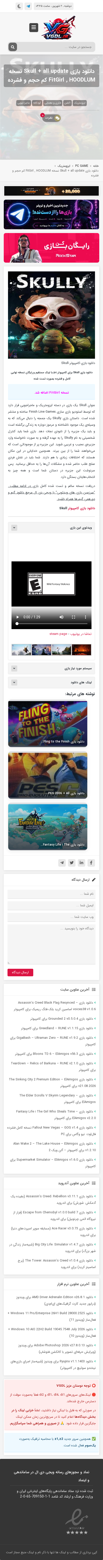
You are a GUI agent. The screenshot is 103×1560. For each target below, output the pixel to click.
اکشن (67, 103)
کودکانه (37, 103)
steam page (58, 634)
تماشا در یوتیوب (81, 634)
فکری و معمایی (52, 103)
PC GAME (81, 166)
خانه (95, 166)
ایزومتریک (80, 103)
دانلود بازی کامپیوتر (81, 508)
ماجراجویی (24, 103)
